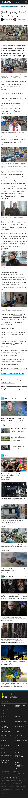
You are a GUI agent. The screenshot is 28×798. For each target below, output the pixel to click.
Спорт (2, 743)
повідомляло (17, 314)
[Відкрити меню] (26, 2)
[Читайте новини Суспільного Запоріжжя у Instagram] (5, 777)
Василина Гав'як (8, 19)
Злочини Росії (5, 740)
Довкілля (3, 724)
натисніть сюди (20, 792)
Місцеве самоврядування (20, 732)
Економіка (4, 719)
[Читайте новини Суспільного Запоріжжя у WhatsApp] (16, 777)
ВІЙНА (3, 6)
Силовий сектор (6, 735)
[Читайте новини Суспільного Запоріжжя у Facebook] (2, 777)
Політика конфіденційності (6, 759)
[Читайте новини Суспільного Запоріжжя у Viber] (13, 777)
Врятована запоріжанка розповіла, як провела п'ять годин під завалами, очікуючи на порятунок (14, 352)
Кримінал (3, 716)
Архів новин (18, 752)
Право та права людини (5, 732)
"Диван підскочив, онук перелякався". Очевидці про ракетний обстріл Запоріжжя (14, 334)
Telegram (14, 389)
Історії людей (4, 8)
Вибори (3, 721)
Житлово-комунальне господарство (5, 728)
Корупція (17, 714)
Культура (17, 716)
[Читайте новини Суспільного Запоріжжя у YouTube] (7, 777)
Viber (22, 389)
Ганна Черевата (21, 19)
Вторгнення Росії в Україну (11, 6)
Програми (4, 762)
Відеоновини (5, 745)
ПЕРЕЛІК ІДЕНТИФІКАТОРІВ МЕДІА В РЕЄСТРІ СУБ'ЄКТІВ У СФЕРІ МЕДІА (19, 765)
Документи (18, 759)
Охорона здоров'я (20, 724)
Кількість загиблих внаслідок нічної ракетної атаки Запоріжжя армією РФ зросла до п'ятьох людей (14, 361)
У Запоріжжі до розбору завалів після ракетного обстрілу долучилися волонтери (13, 343)
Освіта (16, 719)
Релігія (17, 738)
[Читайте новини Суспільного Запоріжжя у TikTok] (19, 777)
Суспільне (4, 790)
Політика (3, 738)
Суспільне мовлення (7, 755)
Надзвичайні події (20, 721)
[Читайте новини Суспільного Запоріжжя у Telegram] (10, 777)
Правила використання (19, 755)
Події (2, 714)
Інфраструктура (19, 726)
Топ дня (17, 745)
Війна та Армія (23, 6)
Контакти (4, 752)
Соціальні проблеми (21, 740)
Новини (3, 705)
